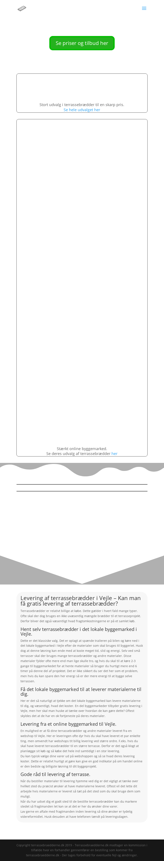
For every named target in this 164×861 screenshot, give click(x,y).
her (114, 453)
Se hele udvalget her (82, 109)
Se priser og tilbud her (82, 42)
